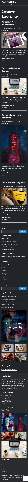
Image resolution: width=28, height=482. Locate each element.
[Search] (26, 2)
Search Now (5, 286)
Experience (10, 58)
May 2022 (3, 270)
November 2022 (5, 265)
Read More (4, 60)
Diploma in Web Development (8, 239)
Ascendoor (11, 477)
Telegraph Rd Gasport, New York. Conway (6, 401)
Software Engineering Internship (9, 244)
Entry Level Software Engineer (8, 241)
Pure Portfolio (8, 2)
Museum (8, 217)
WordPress (4, 479)
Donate (3, 467)
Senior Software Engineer (13, 182)
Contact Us (4, 471)
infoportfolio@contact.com (10, 398)
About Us (3, 463)
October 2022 (4, 267)
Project (3, 282)
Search (3, 228)
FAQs (2, 469)
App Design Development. (7, 249)
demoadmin (5, 30)
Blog (2, 277)
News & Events (5, 465)
